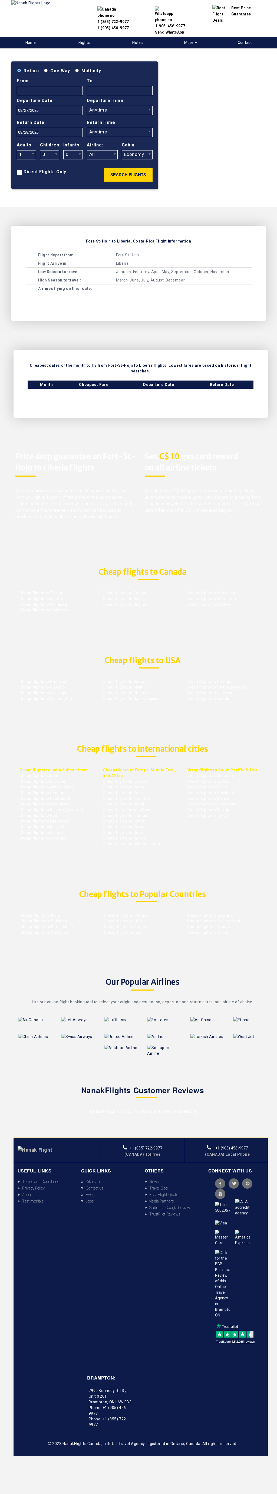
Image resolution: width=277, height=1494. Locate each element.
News (153, 1182)
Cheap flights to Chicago (42, 687)
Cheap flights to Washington (45, 698)
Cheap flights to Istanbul (125, 815)
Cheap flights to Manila (207, 798)
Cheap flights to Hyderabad (44, 798)
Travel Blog (157, 1188)
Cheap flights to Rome (123, 787)
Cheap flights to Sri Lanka (43, 932)
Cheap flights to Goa (38, 815)
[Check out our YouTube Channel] (220, 1194)
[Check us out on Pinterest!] (247, 1183)
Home (30, 42)
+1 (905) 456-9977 (231, 1148)
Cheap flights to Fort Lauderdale (216, 687)
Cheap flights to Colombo (43, 838)
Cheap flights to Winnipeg (43, 604)
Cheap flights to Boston (125, 681)
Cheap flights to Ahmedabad (46, 787)
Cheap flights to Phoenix (125, 693)
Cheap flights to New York (43, 681)
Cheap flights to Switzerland (213, 921)
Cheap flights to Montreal (43, 599)
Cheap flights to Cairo (123, 827)
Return (31, 70)
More (189, 42)
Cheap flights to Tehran (125, 821)
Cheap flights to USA (123, 921)
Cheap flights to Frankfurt (127, 798)
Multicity (91, 70)
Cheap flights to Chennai (42, 793)
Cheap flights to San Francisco (131, 698)
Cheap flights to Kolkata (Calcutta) (51, 810)
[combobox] (120, 110)
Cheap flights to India (39, 915)
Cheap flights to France (125, 927)
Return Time (101, 122)
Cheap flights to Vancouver (211, 593)
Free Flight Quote (162, 1194)
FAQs (89, 1194)
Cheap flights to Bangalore (44, 804)
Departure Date (34, 100)
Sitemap (91, 1182)
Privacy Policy (32, 1188)
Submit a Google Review (168, 1207)
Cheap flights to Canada (126, 915)
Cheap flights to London (125, 781)
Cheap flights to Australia (210, 927)
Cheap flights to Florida (207, 698)
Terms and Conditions (40, 1182)
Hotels (137, 42)
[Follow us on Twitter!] (234, 1183)
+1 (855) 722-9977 (145, 1148)
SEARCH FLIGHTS (128, 174)
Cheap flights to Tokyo (207, 815)
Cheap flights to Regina (124, 604)
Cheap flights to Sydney (208, 781)
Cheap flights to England (209, 915)
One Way (60, 70)
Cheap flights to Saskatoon (44, 610)
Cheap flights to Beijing (207, 810)
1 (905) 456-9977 (113, 28)
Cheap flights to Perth (206, 787)
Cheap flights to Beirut (124, 832)
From (23, 80)
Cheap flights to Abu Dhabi (128, 810)
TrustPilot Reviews (163, 1214)
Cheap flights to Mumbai (42, 781)
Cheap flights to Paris (123, 793)
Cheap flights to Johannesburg (131, 844)
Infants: (72, 145)
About (26, 1194)
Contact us (93, 1188)
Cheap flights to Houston (209, 693)
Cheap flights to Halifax (124, 599)
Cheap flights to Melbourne (211, 776)
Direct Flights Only (45, 171)
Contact (245, 42)
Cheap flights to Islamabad (44, 821)
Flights (84, 42)
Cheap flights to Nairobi (124, 838)
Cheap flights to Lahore (41, 832)
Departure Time (105, 100)
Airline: (95, 145)
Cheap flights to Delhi (39, 776)
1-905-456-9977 (170, 26)
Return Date (30, 122)
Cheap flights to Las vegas (44, 693)
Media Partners (160, 1201)
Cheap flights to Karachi (41, 827)
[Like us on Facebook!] (220, 1183)
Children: (49, 145)
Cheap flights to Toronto (42, 593)
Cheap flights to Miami (124, 687)
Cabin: (129, 145)
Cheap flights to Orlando (209, 681)
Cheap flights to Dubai (123, 804)
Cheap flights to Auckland (210, 793)
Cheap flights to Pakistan (43, 921)
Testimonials (32, 1201)
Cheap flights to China (207, 932)
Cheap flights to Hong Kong (211, 804)
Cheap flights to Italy (122, 932)
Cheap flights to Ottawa (208, 604)
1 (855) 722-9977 (113, 21)
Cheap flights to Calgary (125, 593)
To (90, 80)
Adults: (25, 145)
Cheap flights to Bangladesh (46, 927)
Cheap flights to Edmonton (211, 599)
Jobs (88, 1201)
